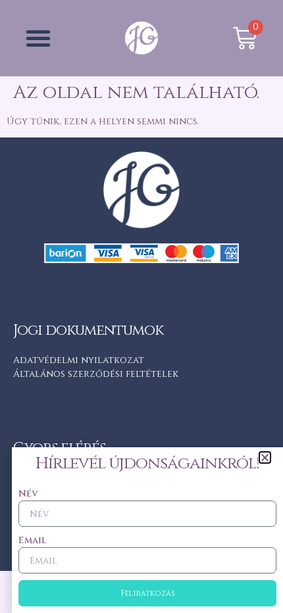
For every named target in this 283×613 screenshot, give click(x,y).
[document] (141, 306)
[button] (265, 457)
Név (28, 493)
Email (32, 540)
